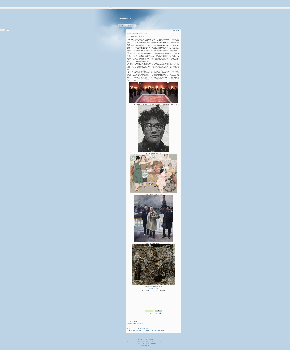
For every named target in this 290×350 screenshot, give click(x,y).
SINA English (156, 341)
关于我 (129, 25)
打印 (138, 323)
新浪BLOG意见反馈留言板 (142, 339)
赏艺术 (142, 36)
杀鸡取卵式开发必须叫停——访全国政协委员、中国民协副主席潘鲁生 (147, 330)
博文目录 (124, 25)
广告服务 (138, 341)
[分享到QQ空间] (133, 321)
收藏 (131, 323)
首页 (120, 25)
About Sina (133, 341)
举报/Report (142, 323)
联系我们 (142, 341)
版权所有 (147, 345)
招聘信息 (147, 341)
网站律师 (151, 341)
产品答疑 (161, 341)
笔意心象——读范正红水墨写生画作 (139, 328)
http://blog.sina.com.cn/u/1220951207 (126, 18)
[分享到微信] (136, 321)
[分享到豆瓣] (134, 321)
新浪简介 (128, 341)
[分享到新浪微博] (131, 321)
